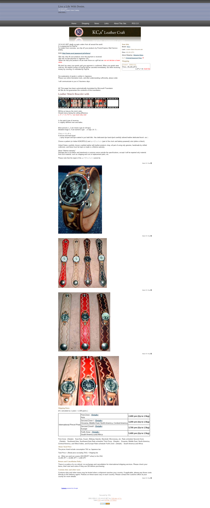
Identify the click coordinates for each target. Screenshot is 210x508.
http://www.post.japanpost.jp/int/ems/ (76, 53)
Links (106, 23)
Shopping (85, 23)
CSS (99, 500)
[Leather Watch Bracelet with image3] (89, 108)
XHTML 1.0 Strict (110, 500)
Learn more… (62, 12)
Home (73, 23)
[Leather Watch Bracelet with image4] (101, 108)
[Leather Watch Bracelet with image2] (76, 108)
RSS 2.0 (135, 23)
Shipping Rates (138, 55)
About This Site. (120, 23)
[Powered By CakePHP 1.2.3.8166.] (105, 504)
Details (95, 415)
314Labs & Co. (116, 498)
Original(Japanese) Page (134, 58)
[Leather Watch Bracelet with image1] (64, 108)
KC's (128, 46)
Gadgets (63, 488)
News (96, 23)
